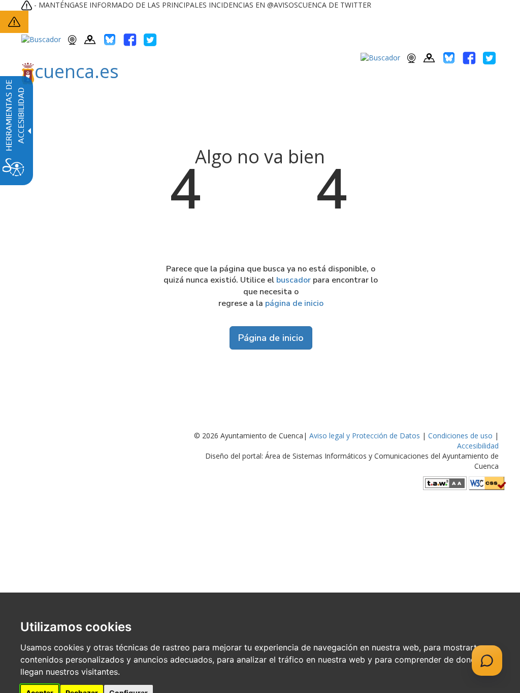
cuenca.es (77, 71)
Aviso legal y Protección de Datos (364, 435)
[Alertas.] (14, 21)
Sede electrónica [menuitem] (331, 103)
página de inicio (294, 303)
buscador (293, 280)
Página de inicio (271, 338)
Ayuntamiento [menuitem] (134, 103)
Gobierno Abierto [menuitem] (256, 103)
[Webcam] (72, 39)
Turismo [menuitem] (192, 103)
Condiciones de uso (460, 435)
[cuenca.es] (63, 103)
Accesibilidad (478, 446)
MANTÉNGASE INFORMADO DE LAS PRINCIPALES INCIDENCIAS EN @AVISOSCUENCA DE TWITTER (205, 5)
